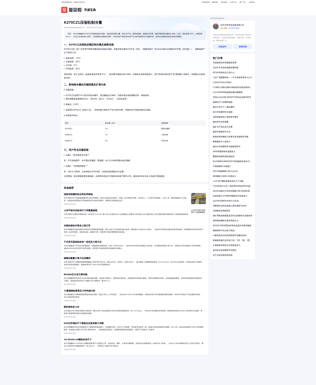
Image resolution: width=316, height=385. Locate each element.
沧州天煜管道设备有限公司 (232, 25)
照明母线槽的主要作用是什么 (225, 221)
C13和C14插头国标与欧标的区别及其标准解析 (232, 88)
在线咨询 (222, 47)
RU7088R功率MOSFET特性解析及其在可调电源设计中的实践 (232, 162)
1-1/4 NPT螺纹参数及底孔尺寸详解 (228, 181)
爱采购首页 (206, 2)
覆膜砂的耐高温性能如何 (224, 156)
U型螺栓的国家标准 (221, 211)
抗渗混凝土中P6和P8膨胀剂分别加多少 (230, 196)
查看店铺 (243, 47)
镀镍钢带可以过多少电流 (224, 230)
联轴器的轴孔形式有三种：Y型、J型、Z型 (231, 240)
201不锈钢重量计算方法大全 (225, 171)
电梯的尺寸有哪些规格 (223, 102)
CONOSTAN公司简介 (222, 82)
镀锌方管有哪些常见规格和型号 (226, 146)
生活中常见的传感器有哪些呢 (225, 68)
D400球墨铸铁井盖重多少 (224, 151)
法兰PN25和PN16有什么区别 (226, 201)
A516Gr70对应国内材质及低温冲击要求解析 (232, 225)
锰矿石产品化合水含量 (223, 127)
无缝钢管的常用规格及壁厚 (225, 63)
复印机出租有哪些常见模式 (225, 250)
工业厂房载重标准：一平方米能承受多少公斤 (232, 77)
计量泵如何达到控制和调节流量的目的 (229, 235)
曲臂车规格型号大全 (222, 132)
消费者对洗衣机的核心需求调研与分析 (229, 206)
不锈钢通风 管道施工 (222, 166)
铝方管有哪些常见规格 (223, 112)
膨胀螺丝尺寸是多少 (222, 142)
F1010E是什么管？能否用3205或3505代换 (231, 186)
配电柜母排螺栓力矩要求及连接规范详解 (230, 137)
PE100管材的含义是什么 (224, 72)
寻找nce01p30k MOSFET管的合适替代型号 (232, 97)
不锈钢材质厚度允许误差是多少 (226, 245)
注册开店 (252, 2)
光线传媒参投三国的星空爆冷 (225, 117)
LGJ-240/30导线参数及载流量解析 (228, 92)
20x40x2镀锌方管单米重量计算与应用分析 (231, 191)
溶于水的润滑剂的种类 (223, 255)
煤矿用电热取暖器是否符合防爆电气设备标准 (232, 216)
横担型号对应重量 (221, 122)
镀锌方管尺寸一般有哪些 (224, 107)
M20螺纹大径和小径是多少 (224, 176)
